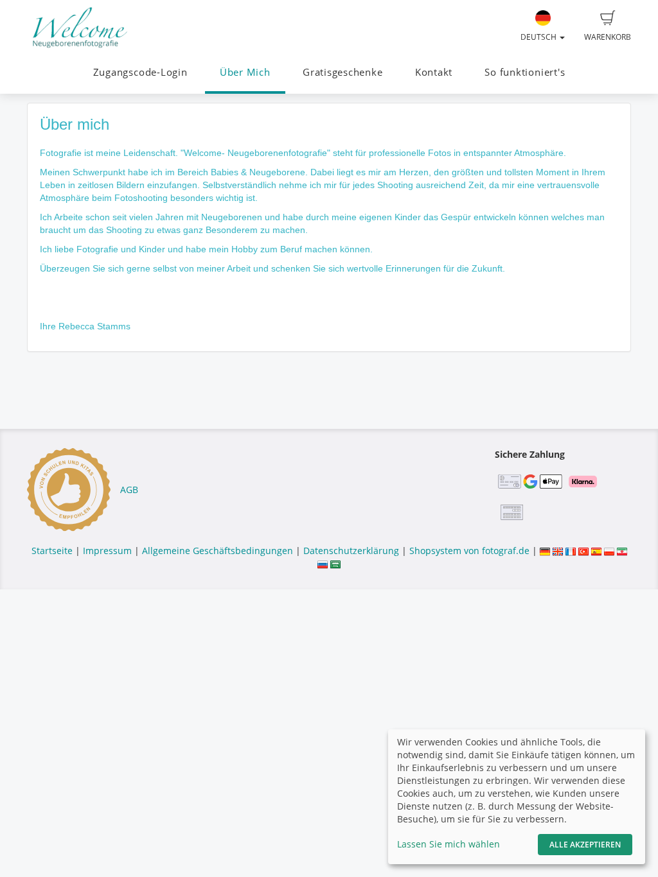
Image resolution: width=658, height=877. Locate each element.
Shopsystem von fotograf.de (469, 550)
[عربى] (335, 563)
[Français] (570, 550)
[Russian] (322, 563)
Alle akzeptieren (585, 844)
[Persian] (622, 550)
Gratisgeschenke (343, 72)
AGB (129, 489)
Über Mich (245, 72)
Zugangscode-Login (140, 72)
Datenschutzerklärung (351, 550)
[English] (558, 550)
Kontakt (433, 72)
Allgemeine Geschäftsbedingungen (217, 550)
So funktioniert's (525, 72)
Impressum (107, 550)
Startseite (52, 550)
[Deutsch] (545, 550)
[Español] (596, 550)
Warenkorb (607, 36)
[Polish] (609, 550)
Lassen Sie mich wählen (448, 844)
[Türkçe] (583, 550)
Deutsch (539, 36)
